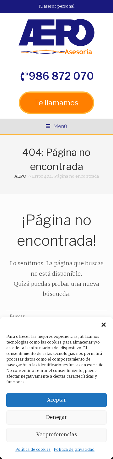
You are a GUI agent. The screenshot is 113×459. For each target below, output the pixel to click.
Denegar (56, 417)
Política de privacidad (74, 449)
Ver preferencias (56, 435)
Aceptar (56, 400)
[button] (103, 324)
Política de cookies (33, 449)
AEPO (20, 176)
